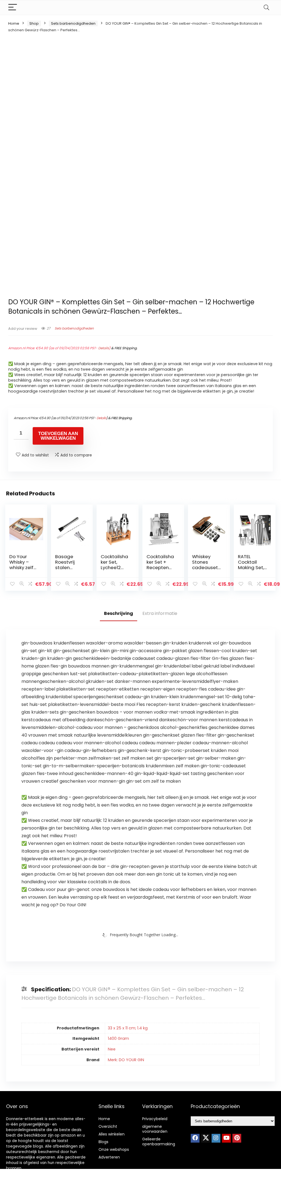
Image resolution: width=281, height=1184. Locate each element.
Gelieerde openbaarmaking (158, 1141)
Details (103, 348)
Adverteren (109, 1157)
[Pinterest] (236, 1138)
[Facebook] (195, 1138)
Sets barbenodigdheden (73, 23)
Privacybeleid (154, 1118)
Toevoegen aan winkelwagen (58, 436)
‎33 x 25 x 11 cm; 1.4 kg (128, 1028)
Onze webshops (114, 1149)
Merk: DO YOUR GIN (126, 1060)
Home (13, 23)
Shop (34, 23)
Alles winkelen (112, 1134)
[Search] (266, 7)
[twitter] (205, 1138)
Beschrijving (118, 613)
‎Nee (112, 1049)
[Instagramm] (216, 1138)
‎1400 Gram (118, 1038)
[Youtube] (226, 1138)
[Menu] (12, 7)
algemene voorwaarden (154, 1129)
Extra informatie (159, 613)
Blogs (103, 1142)
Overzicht (108, 1126)
